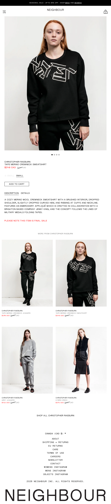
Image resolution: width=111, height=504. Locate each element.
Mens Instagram (55, 470)
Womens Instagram (55, 467)
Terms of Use (55, 453)
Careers (55, 456)
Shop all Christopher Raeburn (55, 415)
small (20, 175)
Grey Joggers (8, 400)
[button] (52, 154)
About (55, 438)
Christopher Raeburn (17, 161)
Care (55, 449)
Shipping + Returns (55, 442)
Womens (78, 3)
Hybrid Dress (61, 400)
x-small (10, 175)
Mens (67, 3)
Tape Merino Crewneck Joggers (16, 313)
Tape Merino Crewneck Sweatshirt (71, 313)
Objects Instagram (55, 474)
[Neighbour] (55, 10)
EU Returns (55, 446)
